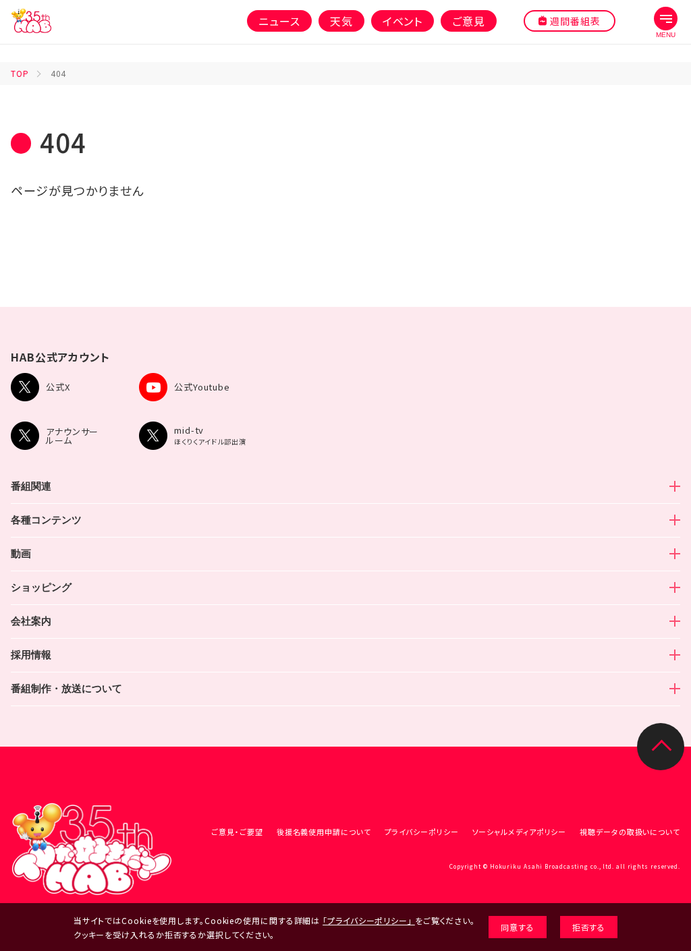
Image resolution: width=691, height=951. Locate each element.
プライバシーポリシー (422, 831)
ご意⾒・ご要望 (236, 831)
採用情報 (31, 654)
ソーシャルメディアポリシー (519, 831)
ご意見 (468, 21)
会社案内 (31, 621)
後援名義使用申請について (324, 831)
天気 (341, 21)
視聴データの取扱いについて (630, 831)
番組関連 (31, 486)
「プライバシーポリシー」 (367, 920)
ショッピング (41, 587)
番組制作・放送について (66, 688)
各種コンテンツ (46, 519)
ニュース (279, 21)
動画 (21, 553)
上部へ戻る (660, 746)
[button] (666, 22)
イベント (403, 21)
